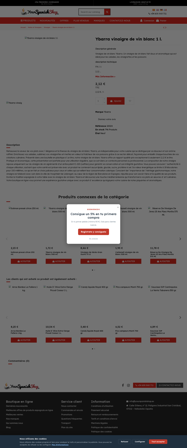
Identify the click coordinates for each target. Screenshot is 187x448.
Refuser (124, 441)
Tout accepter (158, 441)
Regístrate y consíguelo (93, 231)
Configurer (140, 441)
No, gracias (93, 239)
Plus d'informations (60, 445)
